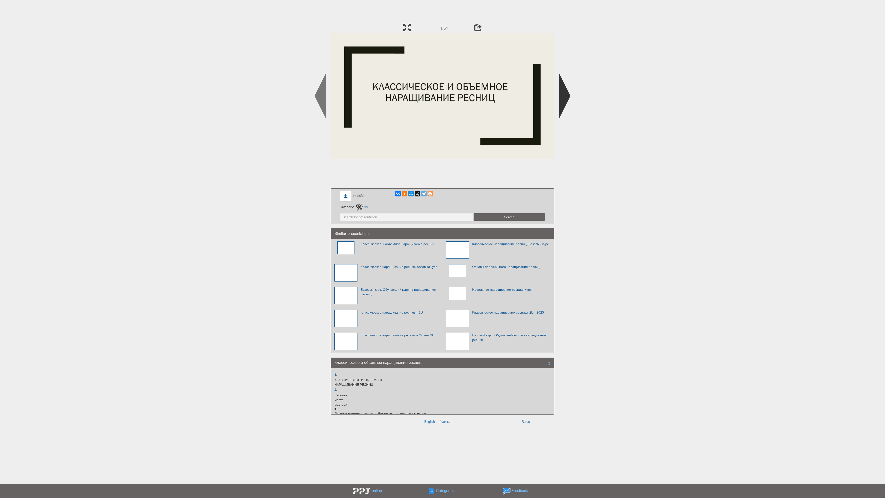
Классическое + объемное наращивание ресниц (397, 243)
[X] (417, 193)
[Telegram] (424, 193)
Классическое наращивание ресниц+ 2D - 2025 (508, 312)
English (429, 421)
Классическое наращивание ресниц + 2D (392, 312)
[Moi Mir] (411, 193)
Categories (445, 490)
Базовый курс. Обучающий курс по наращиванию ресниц (398, 291)
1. (335, 374)
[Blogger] (430, 193)
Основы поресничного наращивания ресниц (506, 266)
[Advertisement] (442, 10)
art (366, 206)
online (377, 490)
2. (335, 389)
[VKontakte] (398, 193)
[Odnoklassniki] (404, 193)
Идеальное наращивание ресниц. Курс (501, 289)
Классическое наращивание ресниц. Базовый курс (510, 243)
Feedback (519, 490)
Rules (526, 421)
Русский (445, 421)
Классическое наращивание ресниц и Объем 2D (397, 335)
